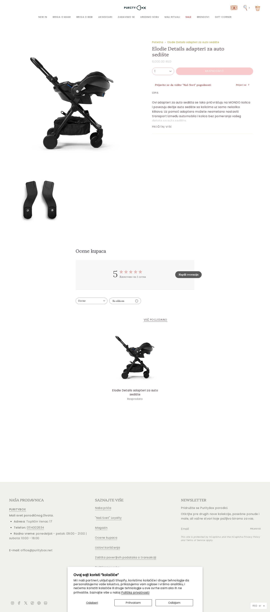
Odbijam (174, 603)
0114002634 (35, 527)
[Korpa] (257, 8)
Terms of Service (195, 540)
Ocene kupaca (106, 538)
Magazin (101, 528)
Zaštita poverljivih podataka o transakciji (125, 557)
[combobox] (91, 301)
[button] (62, 17)
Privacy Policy (252, 536)
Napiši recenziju (188, 274)
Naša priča (103, 508)
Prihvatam (133, 603)
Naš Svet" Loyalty (109, 518)
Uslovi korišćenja (107, 547)
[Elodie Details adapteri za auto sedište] (135, 357)
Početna (157, 42)
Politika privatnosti (135, 592)
